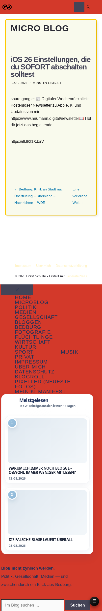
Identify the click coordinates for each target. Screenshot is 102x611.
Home (23, 297)
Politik (26, 307)
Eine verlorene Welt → (80, 196)
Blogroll (30, 376)
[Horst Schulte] (7, 7)
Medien (25, 312)
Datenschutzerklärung (71, 266)
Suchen (77, 605)
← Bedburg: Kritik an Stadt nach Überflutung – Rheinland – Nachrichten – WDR (39, 196)
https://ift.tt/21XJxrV (27, 141)
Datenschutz (35, 371)
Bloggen (28, 322)
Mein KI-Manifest (40, 391)
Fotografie (33, 332)
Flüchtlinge (34, 337)
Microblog (32, 302)
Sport (24, 351)
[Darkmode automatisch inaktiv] (79, 7)
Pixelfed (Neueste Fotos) (43, 384)
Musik (69, 351)
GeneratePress (76, 276)
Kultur (25, 346)
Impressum (23, 266)
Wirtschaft (33, 341)
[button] (88, 7)
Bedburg (28, 327)
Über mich (43, 266)
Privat (24, 356)
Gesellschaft (36, 317)
